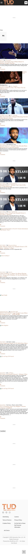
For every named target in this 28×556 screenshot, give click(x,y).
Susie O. (10, 272)
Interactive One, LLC (17, 537)
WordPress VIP (14, 541)
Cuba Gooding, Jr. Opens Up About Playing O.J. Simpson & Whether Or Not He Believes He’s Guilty (13, 275)
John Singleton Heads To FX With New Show (14, 343)
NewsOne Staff (14, 311)
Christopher (8, 60)
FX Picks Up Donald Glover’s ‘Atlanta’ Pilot (13, 374)
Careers (16, 516)
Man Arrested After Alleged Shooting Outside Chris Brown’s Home (14, 117)
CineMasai (10, 372)
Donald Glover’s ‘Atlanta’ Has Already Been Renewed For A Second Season (13, 146)
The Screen (2, 144)
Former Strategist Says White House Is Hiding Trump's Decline (12, 62)
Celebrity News (4, 86)
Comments (2, 69)
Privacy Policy (18, 520)
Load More (3, 431)
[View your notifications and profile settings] (25, 2)
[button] (14, 30)
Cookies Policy (7, 523)
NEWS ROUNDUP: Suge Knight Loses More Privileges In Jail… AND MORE (13, 313)
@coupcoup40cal (12, 183)
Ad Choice (7, 530)
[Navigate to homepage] (9, 2)
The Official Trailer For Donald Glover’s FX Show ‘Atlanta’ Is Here (13, 247)
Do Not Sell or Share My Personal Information (19, 525)
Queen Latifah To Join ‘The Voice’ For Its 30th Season (12, 88)
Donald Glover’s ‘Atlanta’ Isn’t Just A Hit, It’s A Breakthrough (13, 185)
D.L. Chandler (14, 86)
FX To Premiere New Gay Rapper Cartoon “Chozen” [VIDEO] (13, 407)
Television (2, 372)
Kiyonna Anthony (12, 245)
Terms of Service (7, 520)
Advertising (6, 516)
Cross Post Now (4, 311)
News (1, 60)
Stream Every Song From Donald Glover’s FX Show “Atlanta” (13, 213)
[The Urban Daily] (9, 510)
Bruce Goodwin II (12, 211)
